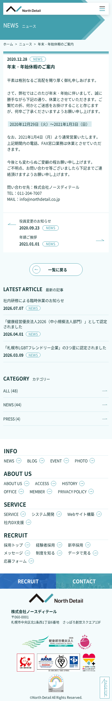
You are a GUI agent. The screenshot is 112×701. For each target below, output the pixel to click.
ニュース (25, 44)
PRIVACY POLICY (72, 491)
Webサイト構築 (80, 514)
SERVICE (11, 514)
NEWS (9, 460)
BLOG (32, 460)
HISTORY (69, 483)
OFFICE (10, 491)
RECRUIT (28, 581)
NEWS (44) (12, 404)
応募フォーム (15, 561)
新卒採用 (75, 545)
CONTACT (84, 581)
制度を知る (45, 552)
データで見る (79, 552)
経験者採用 (45, 545)
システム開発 (43, 514)
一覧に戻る (57, 269)
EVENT (56, 460)
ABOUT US (13, 483)
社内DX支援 (14, 522)
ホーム (8, 44)
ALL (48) (10, 390)
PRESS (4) (11, 418)
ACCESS (42, 483)
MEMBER (37, 491)
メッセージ (13, 552)
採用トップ (13, 545)
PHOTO (81, 460)
